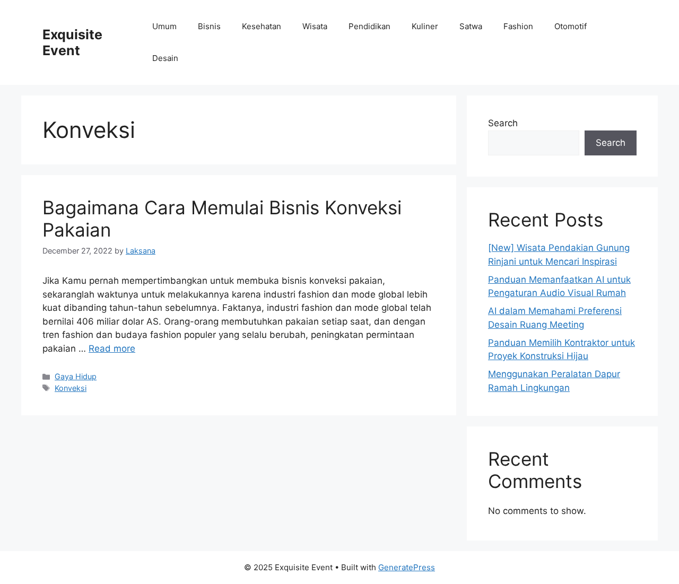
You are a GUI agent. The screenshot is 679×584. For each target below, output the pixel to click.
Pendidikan (369, 26)
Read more (112, 348)
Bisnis (209, 26)
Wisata (314, 26)
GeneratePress (406, 567)
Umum (164, 26)
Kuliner (425, 26)
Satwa (470, 26)
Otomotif (570, 26)
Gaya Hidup (76, 376)
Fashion (518, 26)
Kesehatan (261, 26)
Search (503, 123)
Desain (165, 58)
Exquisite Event (72, 42)
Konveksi (70, 388)
